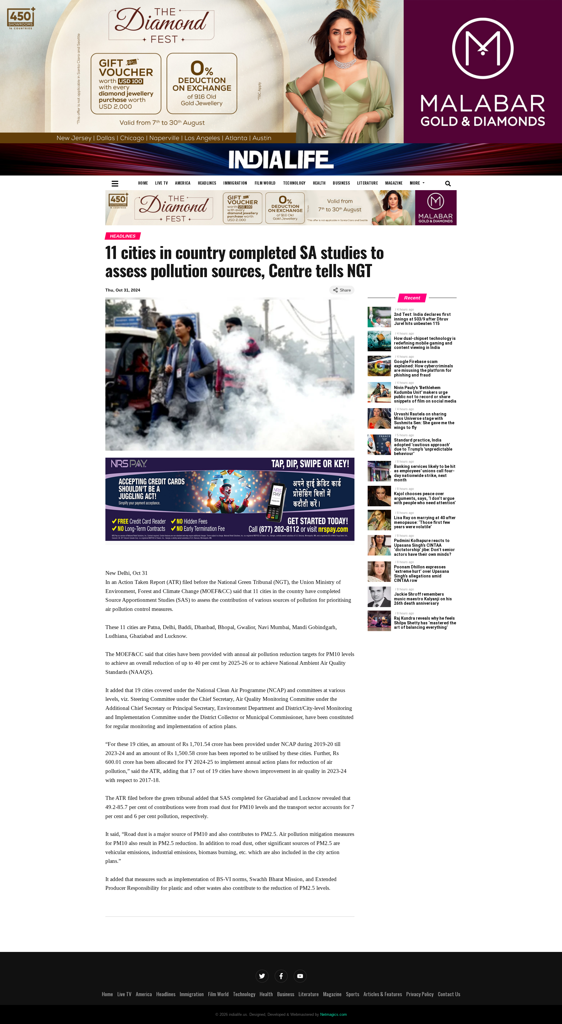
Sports (352, 994)
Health (319, 183)
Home (143, 183)
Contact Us (449, 994)
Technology (294, 183)
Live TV (161, 183)
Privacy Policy (420, 994)
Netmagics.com (333, 1014)
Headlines (207, 183)
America (182, 183)
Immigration (235, 183)
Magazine (393, 183)
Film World (265, 183)
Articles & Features (383, 994)
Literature (367, 183)
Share (345, 290)
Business (341, 183)
